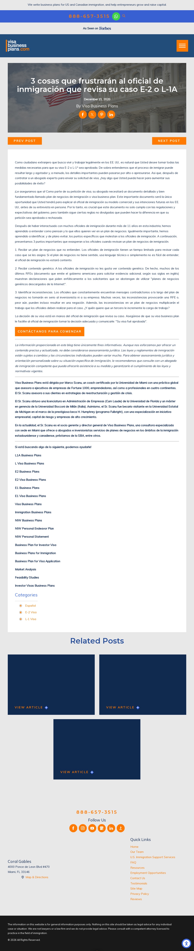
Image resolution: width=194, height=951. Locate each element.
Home (134, 847)
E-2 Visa (31, 612)
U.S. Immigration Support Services (152, 857)
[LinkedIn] (111, 828)
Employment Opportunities (148, 873)
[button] (186, 943)
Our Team (137, 852)
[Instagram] (83, 828)
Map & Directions (37, 877)
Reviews (136, 899)
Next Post (169, 141)
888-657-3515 (89, 16)
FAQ (133, 862)
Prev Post (25, 141)
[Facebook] (73, 828)
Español (30, 605)
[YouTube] (92, 828)
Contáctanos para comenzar (49, 331)
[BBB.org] (121, 828)
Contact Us (137, 878)
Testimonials (138, 883)
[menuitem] (158, 846)
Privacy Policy (139, 894)
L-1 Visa (30, 619)
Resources (137, 867)
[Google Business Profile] (102, 828)
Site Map (136, 888)
